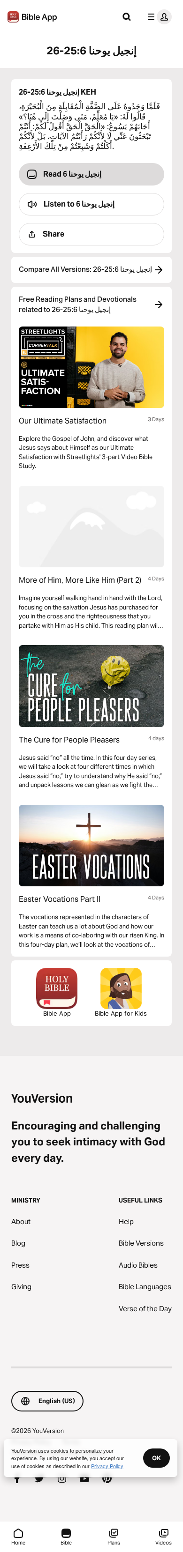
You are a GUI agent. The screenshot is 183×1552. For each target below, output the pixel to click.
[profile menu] (157, 16)
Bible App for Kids (121, 1013)
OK (156, 1458)
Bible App (57, 1013)
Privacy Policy (107, 1466)
